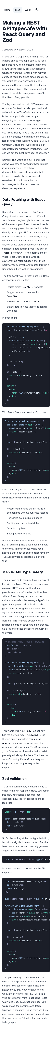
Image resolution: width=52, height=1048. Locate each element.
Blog (17, 9)
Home (7, 9)
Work (28, 9)
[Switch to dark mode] (37, 10)
